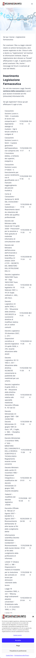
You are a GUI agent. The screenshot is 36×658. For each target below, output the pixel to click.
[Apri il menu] (32, 3)
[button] (33, 617)
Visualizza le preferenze (18, 651)
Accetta (18, 640)
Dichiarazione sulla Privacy (21, 655)
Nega (18, 645)
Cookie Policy (9, 655)
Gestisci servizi (17, 635)
